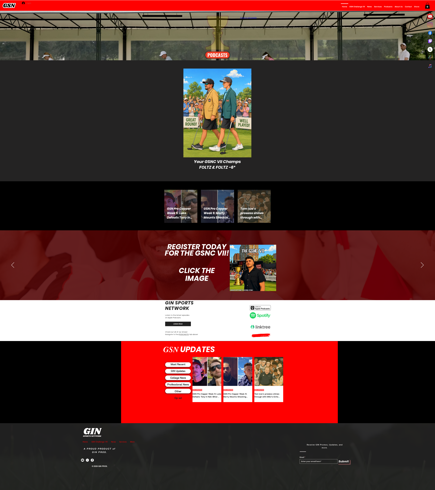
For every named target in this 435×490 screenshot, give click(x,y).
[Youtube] (82, 460)
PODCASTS (184, 334)
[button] (427, 6)
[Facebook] (430, 32)
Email (302, 457)
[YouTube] (430, 16)
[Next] (422, 265)
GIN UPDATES (197, 390)
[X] (430, 49)
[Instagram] (430, 24)
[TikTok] (430, 57)
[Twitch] (430, 41)
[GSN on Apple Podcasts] (430, 66)
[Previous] (12, 265)
